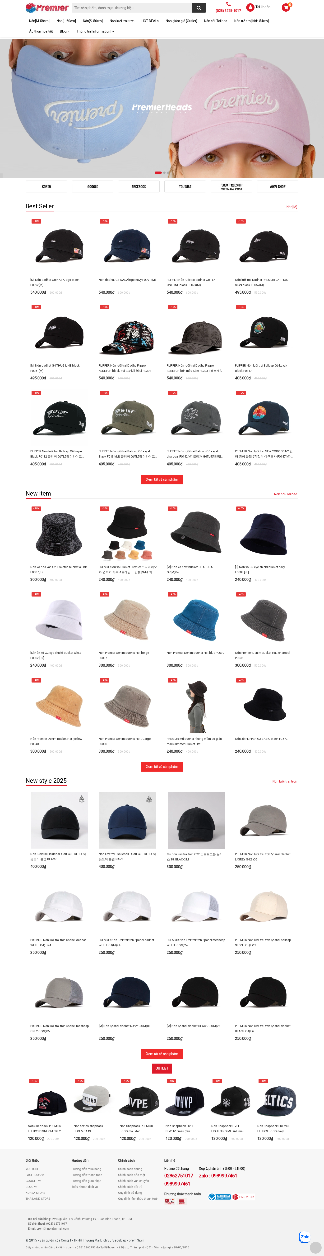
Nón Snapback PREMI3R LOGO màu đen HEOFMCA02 (136, 1129)
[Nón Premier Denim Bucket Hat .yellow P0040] (60, 704)
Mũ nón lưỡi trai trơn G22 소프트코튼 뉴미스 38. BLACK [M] (195, 856)
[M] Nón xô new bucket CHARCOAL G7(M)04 (190, 569)
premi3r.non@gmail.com (53, 1228)
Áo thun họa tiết (41, 31)
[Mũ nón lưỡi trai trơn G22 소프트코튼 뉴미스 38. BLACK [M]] (196, 820)
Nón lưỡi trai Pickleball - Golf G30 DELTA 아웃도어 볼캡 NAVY (127, 856)
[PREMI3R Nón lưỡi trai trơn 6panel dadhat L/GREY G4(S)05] (264, 820)
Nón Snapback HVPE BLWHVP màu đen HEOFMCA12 (180, 1129)
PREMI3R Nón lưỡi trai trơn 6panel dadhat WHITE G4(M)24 (126, 942)
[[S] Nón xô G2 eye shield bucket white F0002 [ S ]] (60, 618)
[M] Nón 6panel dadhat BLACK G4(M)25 (193, 1026)
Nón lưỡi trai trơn (122, 21)
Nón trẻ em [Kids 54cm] (251, 21)
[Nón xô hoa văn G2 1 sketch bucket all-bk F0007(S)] (60, 533)
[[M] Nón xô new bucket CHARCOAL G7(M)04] (196, 533)
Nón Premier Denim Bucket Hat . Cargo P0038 (125, 741)
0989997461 (177, 1184)
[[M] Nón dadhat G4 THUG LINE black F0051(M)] (60, 331)
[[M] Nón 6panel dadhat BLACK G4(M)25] (196, 992)
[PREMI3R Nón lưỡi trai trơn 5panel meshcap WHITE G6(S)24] (196, 906)
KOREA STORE (35, 1192)
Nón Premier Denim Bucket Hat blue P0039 (195, 652)
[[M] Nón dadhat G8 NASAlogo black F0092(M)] (60, 245)
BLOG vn (31, 1187)
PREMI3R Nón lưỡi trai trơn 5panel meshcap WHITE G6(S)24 (196, 942)
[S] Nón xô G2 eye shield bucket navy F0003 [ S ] (260, 569)
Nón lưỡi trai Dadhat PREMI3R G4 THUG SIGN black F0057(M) (261, 282)
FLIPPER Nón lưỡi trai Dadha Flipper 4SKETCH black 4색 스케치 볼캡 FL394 (125, 368)
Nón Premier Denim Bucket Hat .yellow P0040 (56, 741)
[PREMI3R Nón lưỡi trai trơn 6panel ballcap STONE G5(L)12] (264, 906)
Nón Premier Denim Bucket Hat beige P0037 (124, 655)
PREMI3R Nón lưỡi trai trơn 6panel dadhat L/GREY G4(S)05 (263, 856)
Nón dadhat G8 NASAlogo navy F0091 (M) (127, 280)
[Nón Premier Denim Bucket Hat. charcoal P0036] (264, 618)
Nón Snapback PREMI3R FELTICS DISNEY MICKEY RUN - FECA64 (44, 1129)
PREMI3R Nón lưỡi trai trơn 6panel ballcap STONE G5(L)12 (263, 942)
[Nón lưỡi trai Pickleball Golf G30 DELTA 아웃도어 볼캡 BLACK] (60, 820)
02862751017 (178, 1176)
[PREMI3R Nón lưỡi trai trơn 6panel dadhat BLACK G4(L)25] (264, 992)
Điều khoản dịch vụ (85, 1187)
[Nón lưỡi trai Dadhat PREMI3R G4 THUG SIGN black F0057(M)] (264, 245)
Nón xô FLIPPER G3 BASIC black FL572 (261, 738)
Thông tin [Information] (94, 31)
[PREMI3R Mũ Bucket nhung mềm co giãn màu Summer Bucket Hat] (196, 704)
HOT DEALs (150, 21)
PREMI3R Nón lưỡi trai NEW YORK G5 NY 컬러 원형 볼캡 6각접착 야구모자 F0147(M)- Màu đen (264, 454)
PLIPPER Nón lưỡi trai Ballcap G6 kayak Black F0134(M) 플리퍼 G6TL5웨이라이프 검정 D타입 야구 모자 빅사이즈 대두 (127, 454)
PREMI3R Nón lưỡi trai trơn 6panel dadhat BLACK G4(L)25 (263, 1028)
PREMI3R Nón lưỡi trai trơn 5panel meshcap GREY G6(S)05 (59, 1028)
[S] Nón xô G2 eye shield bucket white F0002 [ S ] (55, 655)
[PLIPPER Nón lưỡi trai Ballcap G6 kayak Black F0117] (264, 331)
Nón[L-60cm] (66, 21)
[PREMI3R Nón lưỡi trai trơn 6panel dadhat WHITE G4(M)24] (128, 906)
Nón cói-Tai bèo (215, 21)
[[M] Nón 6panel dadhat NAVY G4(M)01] (128, 992)
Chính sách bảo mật (131, 1175)
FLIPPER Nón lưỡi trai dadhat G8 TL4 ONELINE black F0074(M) (191, 282)
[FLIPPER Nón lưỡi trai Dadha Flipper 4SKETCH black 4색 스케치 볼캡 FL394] (128, 331)
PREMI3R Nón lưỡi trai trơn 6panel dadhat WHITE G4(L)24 (58, 942)
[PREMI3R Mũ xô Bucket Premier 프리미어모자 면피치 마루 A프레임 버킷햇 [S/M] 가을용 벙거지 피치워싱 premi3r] (128, 533)
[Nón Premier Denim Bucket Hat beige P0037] (128, 618)
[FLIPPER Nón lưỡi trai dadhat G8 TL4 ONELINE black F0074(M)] (196, 245)
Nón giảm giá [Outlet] (181, 21)
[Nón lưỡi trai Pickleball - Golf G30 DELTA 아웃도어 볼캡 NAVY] (128, 820)
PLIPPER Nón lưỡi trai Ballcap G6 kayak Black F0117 (261, 368)
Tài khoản (262, 7)
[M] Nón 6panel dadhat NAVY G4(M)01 (124, 1026)
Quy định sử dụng (130, 1192)
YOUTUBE (32, 1169)
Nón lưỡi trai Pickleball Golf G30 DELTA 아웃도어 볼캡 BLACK (58, 856)
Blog (63, 31)
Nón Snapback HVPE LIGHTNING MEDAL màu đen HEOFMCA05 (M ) (227, 1129)
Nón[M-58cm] (39, 21)
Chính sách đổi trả (130, 1187)
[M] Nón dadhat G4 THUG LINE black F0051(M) (55, 368)
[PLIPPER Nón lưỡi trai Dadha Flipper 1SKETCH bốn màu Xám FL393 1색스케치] (196, 331)
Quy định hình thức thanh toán (138, 1198)
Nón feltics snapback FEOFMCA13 (88, 1128)
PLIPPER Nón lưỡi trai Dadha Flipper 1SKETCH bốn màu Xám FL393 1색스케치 (195, 368)
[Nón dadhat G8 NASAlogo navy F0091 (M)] (128, 245)
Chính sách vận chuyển (133, 1181)
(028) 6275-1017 (228, 11)
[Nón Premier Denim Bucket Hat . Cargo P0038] (128, 704)
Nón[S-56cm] (93, 21)
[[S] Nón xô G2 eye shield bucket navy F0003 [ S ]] (264, 533)
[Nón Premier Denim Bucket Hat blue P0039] (196, 618)
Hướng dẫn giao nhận (86, 1181)
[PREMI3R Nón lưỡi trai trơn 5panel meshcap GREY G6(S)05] (60, 992)
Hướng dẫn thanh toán (87, 1175)
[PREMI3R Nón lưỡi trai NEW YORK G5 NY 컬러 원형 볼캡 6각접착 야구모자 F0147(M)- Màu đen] (264, 417)
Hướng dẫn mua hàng (86, 1169)
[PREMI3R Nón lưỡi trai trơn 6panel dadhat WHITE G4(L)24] (60, 906)
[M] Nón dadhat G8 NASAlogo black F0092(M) (54, 282)
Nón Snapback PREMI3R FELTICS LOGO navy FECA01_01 (274, 1129)
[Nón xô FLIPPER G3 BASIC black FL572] (264, 704)
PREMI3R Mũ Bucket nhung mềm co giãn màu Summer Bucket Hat (194, 741)
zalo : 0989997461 (218, 1176)
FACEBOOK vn (35, 1175)
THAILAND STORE (38, 1198)
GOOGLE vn (33, 1181)
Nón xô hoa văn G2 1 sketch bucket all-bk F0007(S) (58, 569)
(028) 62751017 (56, 1223)
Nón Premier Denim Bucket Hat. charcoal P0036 (262, 655)
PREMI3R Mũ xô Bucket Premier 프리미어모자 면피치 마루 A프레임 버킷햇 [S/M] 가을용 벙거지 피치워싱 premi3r (128, 570)
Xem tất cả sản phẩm (162, 479)
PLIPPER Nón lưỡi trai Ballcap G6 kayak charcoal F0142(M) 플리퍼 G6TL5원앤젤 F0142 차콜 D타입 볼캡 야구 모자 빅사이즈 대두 (196, 454)
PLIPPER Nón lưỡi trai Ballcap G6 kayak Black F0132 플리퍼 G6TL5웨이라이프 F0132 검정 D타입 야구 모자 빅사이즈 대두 (59, 454)
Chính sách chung (130, 1169)
